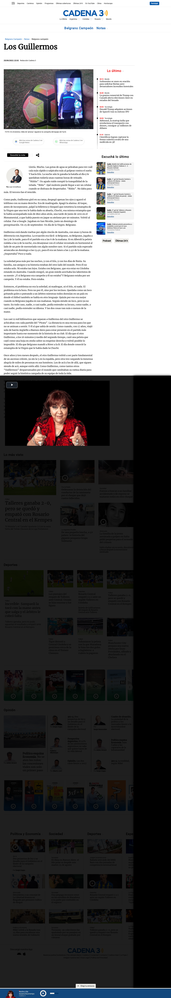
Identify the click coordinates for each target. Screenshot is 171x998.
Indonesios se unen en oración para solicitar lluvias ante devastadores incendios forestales (116, 84)
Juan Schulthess (15, 187)
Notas (102, 28)
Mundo (109, 19)
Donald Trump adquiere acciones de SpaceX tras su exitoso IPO (116, 110)
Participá (154, 3)
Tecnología (108, 107)
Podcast (107, 240)
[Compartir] (37, 155)
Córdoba (85, 19)
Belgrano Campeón (79, 28)
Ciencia (107, 135)
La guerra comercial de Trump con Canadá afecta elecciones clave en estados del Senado (116, 98)
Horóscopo (108, 3)
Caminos (30, 3)
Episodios (110, 172)
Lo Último (63, 19)
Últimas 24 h (78, 3)
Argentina (73, 19)
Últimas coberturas (63, 3)
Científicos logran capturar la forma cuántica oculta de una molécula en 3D (114, 139)
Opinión (39, 3)
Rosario (98, 19)
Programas (49, 3)
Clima (99, 3)
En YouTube (90, 3)
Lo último (114, 71)
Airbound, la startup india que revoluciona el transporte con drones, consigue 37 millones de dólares (115, 124)
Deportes (20, 3)
